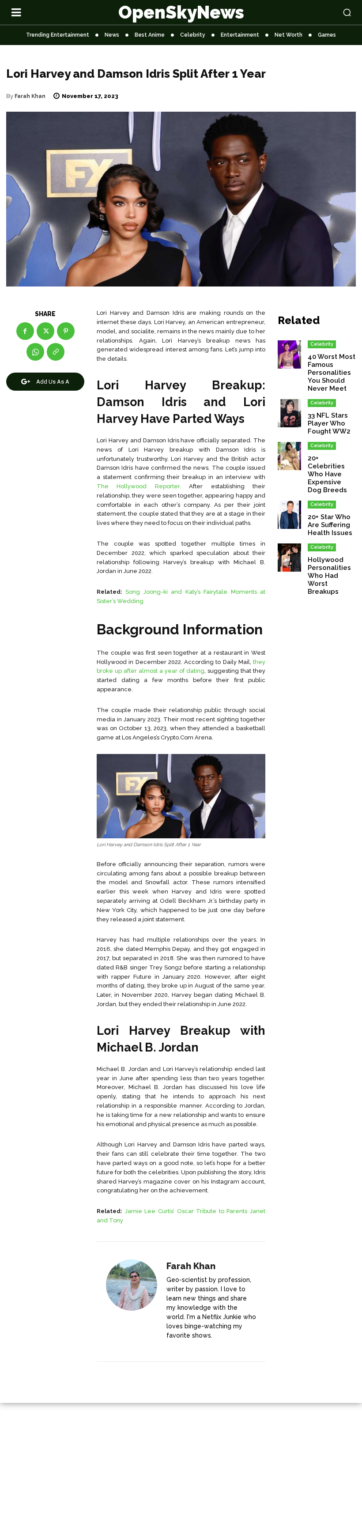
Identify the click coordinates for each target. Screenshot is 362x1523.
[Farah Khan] (131, 1302)
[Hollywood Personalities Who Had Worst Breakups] (289, 557)
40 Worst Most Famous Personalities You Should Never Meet (331, 372)
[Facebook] (25, 331)
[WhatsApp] (35, 352)
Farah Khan (30, 96)
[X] (45, 331)
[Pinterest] (66, 331)
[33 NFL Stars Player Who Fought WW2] (289, 413)
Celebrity (321, 344)
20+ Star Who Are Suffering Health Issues (330, 525)
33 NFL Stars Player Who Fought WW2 (329, 423)
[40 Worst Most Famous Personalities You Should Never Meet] (289, 354)
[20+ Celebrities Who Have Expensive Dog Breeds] (289, 456)
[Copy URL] (55, 352)
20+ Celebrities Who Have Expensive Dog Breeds (327, 474)
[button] (317, 12)
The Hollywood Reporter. (139, 486)
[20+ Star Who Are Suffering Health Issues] (289, 515)
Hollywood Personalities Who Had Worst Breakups (329, 576)
